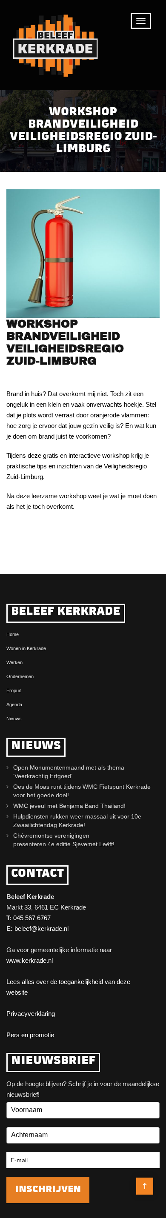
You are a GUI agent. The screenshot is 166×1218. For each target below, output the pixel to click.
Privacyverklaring (30, 1013)
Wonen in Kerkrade (26, 648)
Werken (14, 662)
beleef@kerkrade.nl (41, 928)
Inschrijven (48, 1189)
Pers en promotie (30, 1034)
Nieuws (14, 718)
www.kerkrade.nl (29, 960)
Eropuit (13, 690)
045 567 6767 (32, 917)
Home (12, 634)
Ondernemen (20, 676)
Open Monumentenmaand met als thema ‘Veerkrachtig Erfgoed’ (68, 771)
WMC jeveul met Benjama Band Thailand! (69, 805)
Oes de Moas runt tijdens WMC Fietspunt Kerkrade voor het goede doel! (82, 791)
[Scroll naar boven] (144, 1186)
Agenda (14, 704)
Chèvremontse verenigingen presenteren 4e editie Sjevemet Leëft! (65, 839)
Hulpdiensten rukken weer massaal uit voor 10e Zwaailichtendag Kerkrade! (77, 820)
